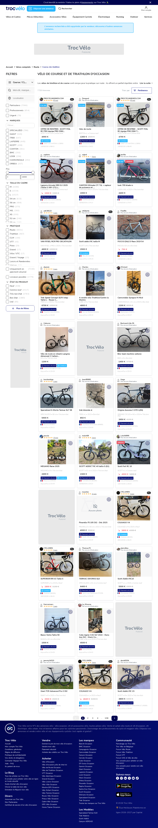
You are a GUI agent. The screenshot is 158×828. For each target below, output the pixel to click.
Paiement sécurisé (49, 749)
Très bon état (19, 294)
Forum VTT (120, 755)
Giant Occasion (85, 769)
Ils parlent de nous (12, 766)
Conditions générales (13, 749)
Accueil (9, 67)
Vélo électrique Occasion (51, 776)
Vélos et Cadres (13, 17)
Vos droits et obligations (14, 758)
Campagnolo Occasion (88, 749)
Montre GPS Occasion (50, 787)
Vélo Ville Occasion (49, 784)
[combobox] (20, 98)
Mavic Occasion (85, 778)
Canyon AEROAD (86, 821)
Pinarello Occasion (86, 783)
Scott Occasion (85, 792)
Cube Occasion (85, 761)
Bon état (17, 297)
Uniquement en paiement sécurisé (22, 270)
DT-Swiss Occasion (86, 763)
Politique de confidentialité (15, 755)
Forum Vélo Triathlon (124, 752)
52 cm (16, 218)
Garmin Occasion (85, 766)
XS (14, 214)
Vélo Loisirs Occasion (50, 782)
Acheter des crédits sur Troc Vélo (55, 752)
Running (120, 17)
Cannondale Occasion (87, 752)
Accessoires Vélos (58, 17)
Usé (14, 301)
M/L (14, 210)
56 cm (16, 202)
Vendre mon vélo (48, 746)
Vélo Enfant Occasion (50, 790)
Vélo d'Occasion (48, 762)
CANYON (17, 149)
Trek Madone (84, 816)
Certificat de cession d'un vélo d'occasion (21, 805)
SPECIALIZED (19, 130)
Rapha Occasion (85, 786)
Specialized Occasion (87, 797)
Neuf (15, 286)
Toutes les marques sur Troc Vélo (92, 803)
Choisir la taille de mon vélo (16, 787)
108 (106, 718)
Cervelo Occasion (85, 758)
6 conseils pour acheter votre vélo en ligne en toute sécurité (21, 780)
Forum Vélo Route (123, 749)
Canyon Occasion (85, 755)
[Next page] (114, 718)
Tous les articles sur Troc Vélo (17, 776)
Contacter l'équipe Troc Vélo (16, 761)
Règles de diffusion (12, 752)
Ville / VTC (17, 253)
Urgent (15, 115)
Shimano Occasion (86, 795)
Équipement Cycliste (82, 17)
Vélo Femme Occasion (50, 793)
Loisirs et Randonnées (22, 261)
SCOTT (16, 145)
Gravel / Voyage (19, 257)
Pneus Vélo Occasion (50, 799)
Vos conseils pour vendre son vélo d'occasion (129, 767)
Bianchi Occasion (85, 744)
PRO (15, 206)
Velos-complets (23, 67)
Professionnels (20, 110)
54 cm (16, 198)
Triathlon (17, 233)
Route (36, 67)
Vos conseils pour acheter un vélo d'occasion (129, 762)
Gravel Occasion (48, 779)
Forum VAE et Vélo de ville (126, 758)
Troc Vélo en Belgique (124, 746)
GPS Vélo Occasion (49, 804)
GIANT (16, 134)
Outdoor (134, 17)
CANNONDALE (20, 160)
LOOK (15, 156)
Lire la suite (145, 83)
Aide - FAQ (9, 763)
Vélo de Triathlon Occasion (52, 770)
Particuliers (19, 105)
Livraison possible (22, 277)
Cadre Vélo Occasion (50, 801)
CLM (15, 237)
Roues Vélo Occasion (50, 796)
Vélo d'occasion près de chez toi (54, 765)
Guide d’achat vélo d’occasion (16, 784)
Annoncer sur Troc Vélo (14, 799)
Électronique (104, 17)
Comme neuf (19, 290)
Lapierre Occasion (86, 772)
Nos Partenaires (11, 802)
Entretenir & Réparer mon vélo (17, 790)
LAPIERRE (17, 141)
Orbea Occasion (85, 780)
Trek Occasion (84, 800)
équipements (87, 2)
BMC (15, 152)
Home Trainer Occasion (51, 807)
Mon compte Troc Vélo (14, 746)
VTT (14, 241)
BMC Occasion (84, 746)
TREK (15, 137)
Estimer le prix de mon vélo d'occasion (57, 744)
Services (148, 17)
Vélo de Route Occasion (51, 767)
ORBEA (16, 163)
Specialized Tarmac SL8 (88, 813)
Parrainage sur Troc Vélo (125, 744)
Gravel (15, 249)
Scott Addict (84, 818)
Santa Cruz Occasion (87, 789)
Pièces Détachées (35, 17)
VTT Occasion (47, 773)
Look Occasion (84, 775)
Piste (14, 245)
